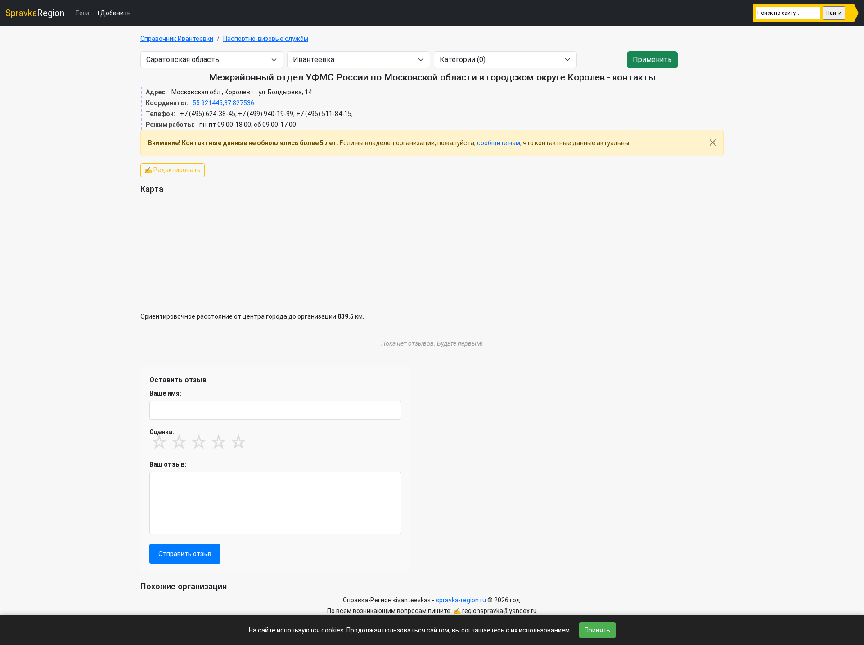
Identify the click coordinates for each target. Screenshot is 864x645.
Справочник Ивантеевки (176, 38)
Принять (597, 630)
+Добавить (113, 13)
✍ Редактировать (172, 169)
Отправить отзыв (185, 553)
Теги (82, 13)
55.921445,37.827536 (223, 103)
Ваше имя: (165, 393)
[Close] (712, 142)
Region (34, 13)
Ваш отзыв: (167, 464)
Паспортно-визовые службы (265, 38)
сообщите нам (498, 143)
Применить (652, 59)
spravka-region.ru (461, 600)
